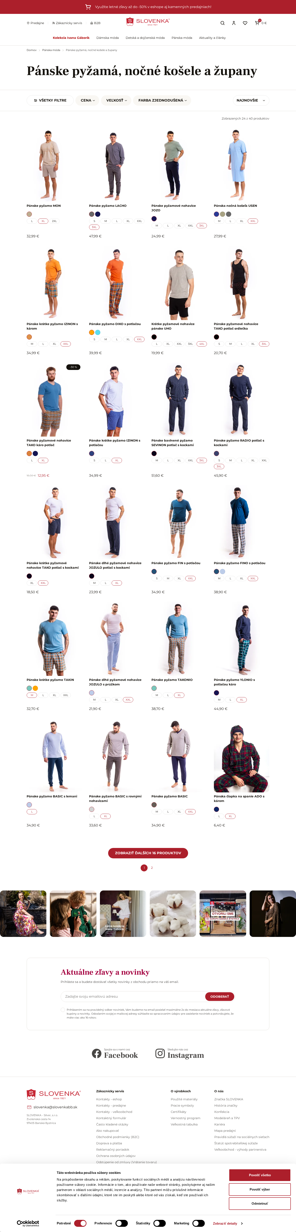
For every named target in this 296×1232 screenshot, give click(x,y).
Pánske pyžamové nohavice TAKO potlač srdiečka (236, 326)
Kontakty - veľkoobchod (114, 1112)
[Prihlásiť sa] (233, 23)
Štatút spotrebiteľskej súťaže (236, 1143)
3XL (94, 227)
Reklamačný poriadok (112, 1150)
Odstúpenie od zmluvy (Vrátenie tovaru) (126, 1162)
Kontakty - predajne (111, 1105)
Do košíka (52, 837)
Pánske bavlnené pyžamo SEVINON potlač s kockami (172, 443)
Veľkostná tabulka (184, 1124)
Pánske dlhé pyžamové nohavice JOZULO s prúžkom (115, 682)
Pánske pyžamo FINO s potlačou (239, 563)
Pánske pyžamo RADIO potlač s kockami (239, 443)
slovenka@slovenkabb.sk (55, 1107)
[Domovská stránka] (148, 21)
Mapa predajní (225, 1131)
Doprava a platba (109, 1143)
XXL (139, 221)
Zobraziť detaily (225, 1223)
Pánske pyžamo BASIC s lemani (52, 796)
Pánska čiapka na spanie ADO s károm (239, 798)
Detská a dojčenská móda (145, 38)
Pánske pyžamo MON (44, 206)
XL (43, 221)
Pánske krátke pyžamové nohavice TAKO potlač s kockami (53, 565)
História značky (225, 1105)
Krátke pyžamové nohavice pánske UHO (173, 326)
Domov (32, 50)
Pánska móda (182, 38)
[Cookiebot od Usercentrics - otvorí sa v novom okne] (28, 1223)
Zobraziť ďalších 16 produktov (148, 853)
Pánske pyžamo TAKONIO (172, 680)
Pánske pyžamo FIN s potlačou (175, 563)
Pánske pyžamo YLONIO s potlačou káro (234, 682)
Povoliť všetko (260, 1175)
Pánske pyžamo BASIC (169, 796)
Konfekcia (221, 1112)
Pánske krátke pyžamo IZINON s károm (52, 326)
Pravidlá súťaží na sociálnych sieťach (241, 1137)
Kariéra (219, 1124)
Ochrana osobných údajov (116, 1156)
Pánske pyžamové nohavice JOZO (173, 208)
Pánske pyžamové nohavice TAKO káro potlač (49, 443)
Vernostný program (185, 1118)
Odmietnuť (260, 1203)
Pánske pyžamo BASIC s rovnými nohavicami (115, 798)
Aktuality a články (212, 38)
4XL (201, 343)
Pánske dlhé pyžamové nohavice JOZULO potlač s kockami (115, 565)
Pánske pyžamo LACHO (108, 206)
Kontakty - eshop (109, 1099)
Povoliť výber (260, 1189)
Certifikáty (178, 1112)
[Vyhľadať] (222, 23)
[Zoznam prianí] (245, 23)
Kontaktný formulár (111, 1118)
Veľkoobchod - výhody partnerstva (240, 1150)
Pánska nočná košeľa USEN (235, 206)
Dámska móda (107, 38)
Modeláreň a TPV (227, 1118)
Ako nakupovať (107, 1131)
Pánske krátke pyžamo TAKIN (50, 680)
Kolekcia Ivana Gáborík (71, 38)
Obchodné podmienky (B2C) (117, 1137)
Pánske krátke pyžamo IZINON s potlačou (114, 443)
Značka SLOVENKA (228, 1099)
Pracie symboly (182, 1105)
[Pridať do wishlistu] (77, 837)
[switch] (121, 1223)
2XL (54, 221)
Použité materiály (184, 1099)
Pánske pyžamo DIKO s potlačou (115, 324)
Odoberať (219, 997)
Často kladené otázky (112, 1124)
